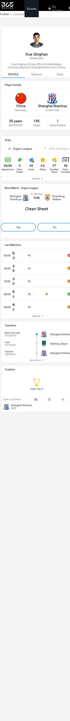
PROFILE (13, 74)
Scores (31, 9)
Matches (36, 74)
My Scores (56, 8)
